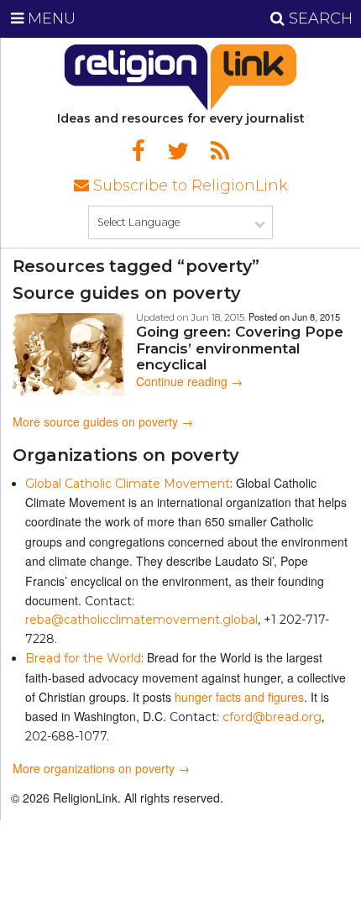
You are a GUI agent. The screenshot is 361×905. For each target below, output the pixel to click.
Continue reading (189, 381)
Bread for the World (83, 658)
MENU (50, 18)
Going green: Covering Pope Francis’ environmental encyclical (239, 348)
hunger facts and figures (239, 696)
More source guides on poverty (95, 421)
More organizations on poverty (94, 768)
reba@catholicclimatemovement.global (141, 619)
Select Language (138, 222)
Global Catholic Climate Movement (127, 483)
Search (319, 18)
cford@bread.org (272, 717)
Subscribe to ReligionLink (188, 185)
